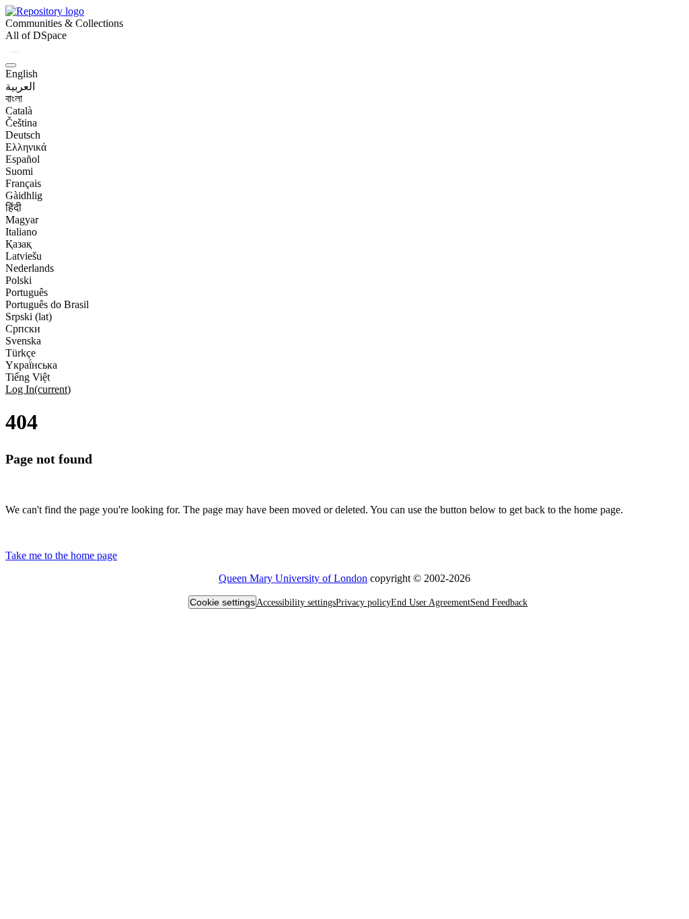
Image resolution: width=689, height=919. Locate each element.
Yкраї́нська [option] (31, 365)
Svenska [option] (23, 340)
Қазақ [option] (18, 244)
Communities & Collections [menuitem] (64, 23)
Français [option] (23, 183)
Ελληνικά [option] (25, 147)
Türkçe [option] (20, 353)
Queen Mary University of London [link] (293, 578)
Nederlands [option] (29, 268)
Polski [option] (18, 280)
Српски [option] (22, 328)
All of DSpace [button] (36, 35)
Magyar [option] (21, 219)
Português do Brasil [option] (47, 304)
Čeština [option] (21, 122)
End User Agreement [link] (430, 602)
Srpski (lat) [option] (28, 316)
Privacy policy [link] (363, 602)
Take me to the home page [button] (61, 555)
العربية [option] (20, 86)
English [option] (21, 73)
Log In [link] (38, 389)
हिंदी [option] (13, 207)
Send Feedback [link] (499, 602)
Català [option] (18, 110)
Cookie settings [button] (222, 602)
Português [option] (26, 292)
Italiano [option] (21, 231)
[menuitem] (36, 36)
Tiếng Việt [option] (27, 377)
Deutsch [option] (22, 135)
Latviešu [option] (23, 256)
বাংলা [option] (13, 98)
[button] (44, 11)
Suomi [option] (19, 171)
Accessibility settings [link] (296, 602)
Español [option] (22, 159)
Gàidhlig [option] (23, 195)
